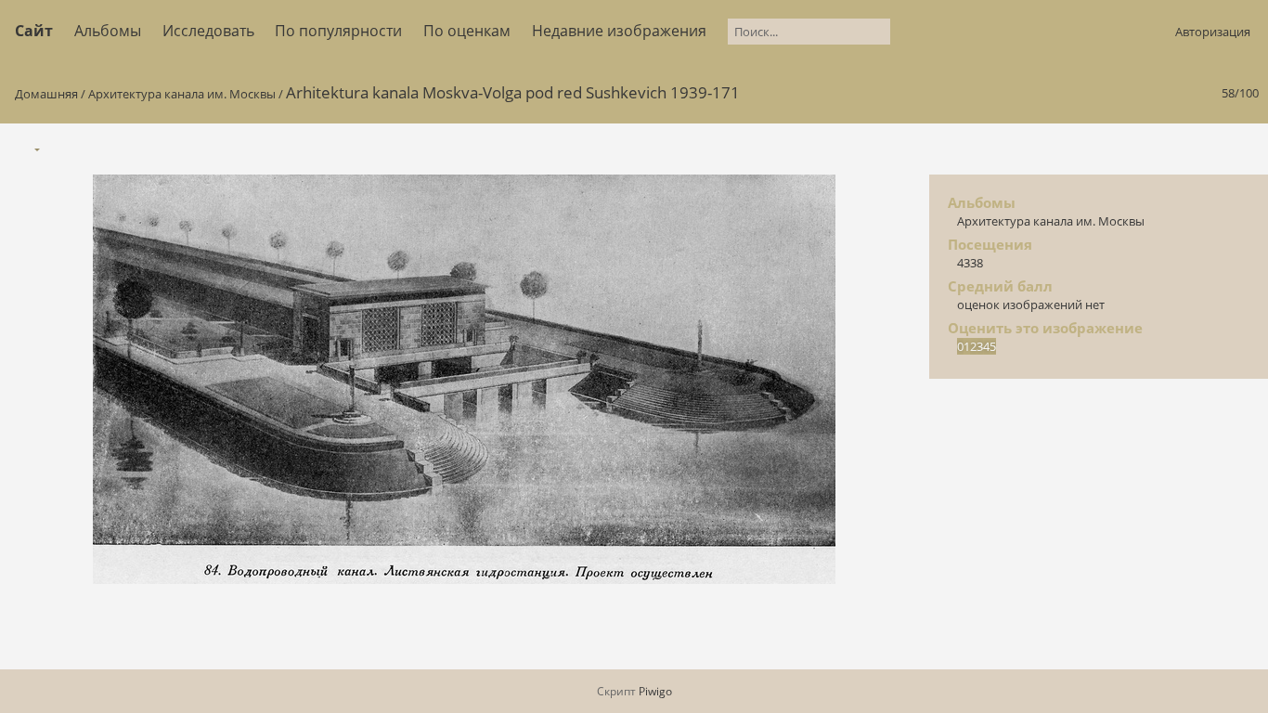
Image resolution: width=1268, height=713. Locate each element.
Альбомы (107, 30)
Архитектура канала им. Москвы (182, 93)
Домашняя (46, 93)
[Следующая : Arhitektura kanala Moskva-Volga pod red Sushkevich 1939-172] (1243, 148)
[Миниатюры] (1165, 148)
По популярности (338, 30)
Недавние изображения (619, 30)
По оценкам (467, 30)
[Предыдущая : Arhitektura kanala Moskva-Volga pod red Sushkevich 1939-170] (1204, 148)
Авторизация (1212, 31)
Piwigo (655, 691)
